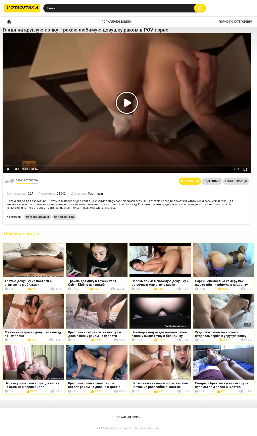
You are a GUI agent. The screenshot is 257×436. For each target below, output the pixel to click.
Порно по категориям (235, 21)
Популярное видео (116, 21)
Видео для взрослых (122, 428)
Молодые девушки (37, 216)
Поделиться (212, 181)
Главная (9, 22)
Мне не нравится (12, 181)
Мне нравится (7, 181)
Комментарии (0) (236, 181)
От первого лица (64, 216)
